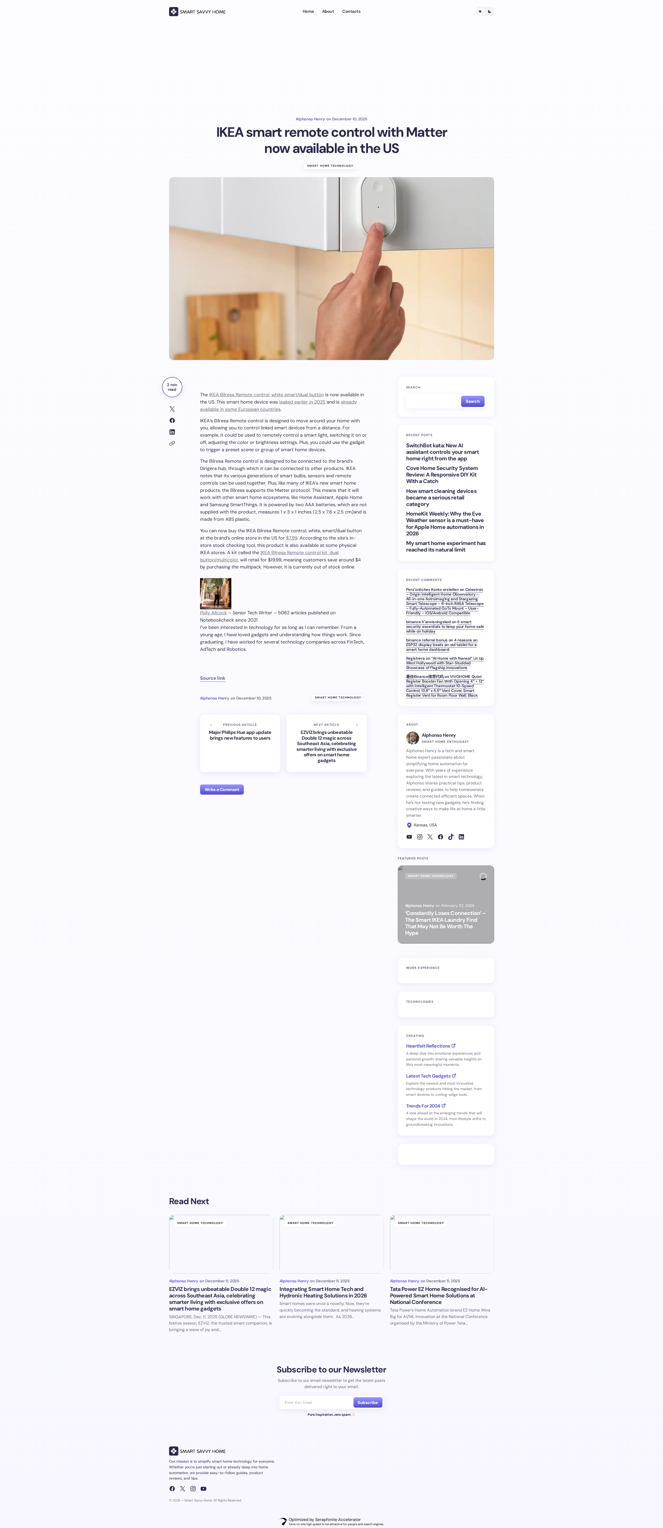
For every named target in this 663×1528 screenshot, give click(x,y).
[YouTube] (203, 1488)
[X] (430, 837)
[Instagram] (419, 837)
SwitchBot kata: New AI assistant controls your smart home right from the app (442, 452)
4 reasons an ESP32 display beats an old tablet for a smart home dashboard (442, 645)
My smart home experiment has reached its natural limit (446, 546)
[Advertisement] (331, 69)
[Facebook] (440, 837)
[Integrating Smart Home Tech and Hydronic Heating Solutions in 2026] (332, 1244)
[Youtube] (409, 837)
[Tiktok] (451, 837)
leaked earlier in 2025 (302, 402)
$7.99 (291, 538)
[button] (484, 11)
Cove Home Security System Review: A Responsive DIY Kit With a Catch (442, 475)
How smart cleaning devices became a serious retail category (441, 498)
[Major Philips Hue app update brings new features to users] (240, 743)
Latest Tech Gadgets (428, 1076)
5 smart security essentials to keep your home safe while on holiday (445, 626)
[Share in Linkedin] (172, 432)
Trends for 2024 (423, 1106)
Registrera (415, 658)
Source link (212, 678)
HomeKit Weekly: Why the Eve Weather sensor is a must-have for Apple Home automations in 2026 (445, 524)
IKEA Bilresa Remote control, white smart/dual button (266, 395)
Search (413, 387)
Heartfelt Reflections (428, 1046)
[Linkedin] (461, 837)
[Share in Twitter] (172, 409)
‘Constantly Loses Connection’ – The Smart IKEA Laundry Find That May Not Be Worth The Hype (445, 923)
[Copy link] (172, 443)
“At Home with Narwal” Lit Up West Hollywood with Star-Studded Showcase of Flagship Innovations (445, 663)
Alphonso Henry (439, 735)
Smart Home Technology (330, 166)
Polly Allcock (213, 613)
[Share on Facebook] (172, 420)
